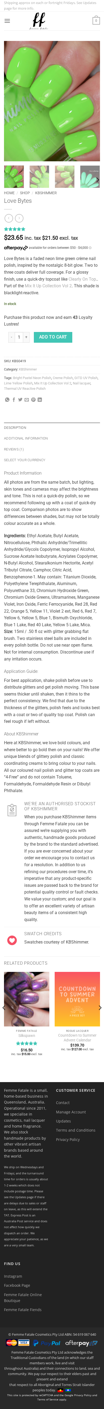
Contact (63, 1102)
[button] (7, 20)
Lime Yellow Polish (18, 383)
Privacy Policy (68, 1139)
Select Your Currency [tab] (24, 460)
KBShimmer (46, 193)
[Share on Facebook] (14, 400)
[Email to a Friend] (27, 400)
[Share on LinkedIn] (40, 400)
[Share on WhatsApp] (7, 400)
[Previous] (12, 101)
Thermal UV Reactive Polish (25, 389)
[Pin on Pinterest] (33, 400)
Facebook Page (17, 1285)
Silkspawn (26, 1035)
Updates (63, 1121)
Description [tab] (15, 428)
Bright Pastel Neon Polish (32, 378)
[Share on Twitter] (20, 400)
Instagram (13, 1276)
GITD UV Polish (86, 378)
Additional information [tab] (26, 438)
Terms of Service (47, 1399)
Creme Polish (63, 378)
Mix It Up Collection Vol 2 (48, 285)
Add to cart (53, 337)
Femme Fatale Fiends (23, 1309)
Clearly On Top (82, 279)
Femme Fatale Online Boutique (23, 1297)
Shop (25, 193)
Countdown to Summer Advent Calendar (77, 1037)
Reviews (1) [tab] (14, 449)
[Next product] (9, 218)
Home (9, 193)
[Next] (91, 101)
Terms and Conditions (75, 1130)
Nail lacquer (81, 383)
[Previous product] (19, 218)
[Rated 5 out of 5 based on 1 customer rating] (52, 229)
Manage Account (71, 1111)
